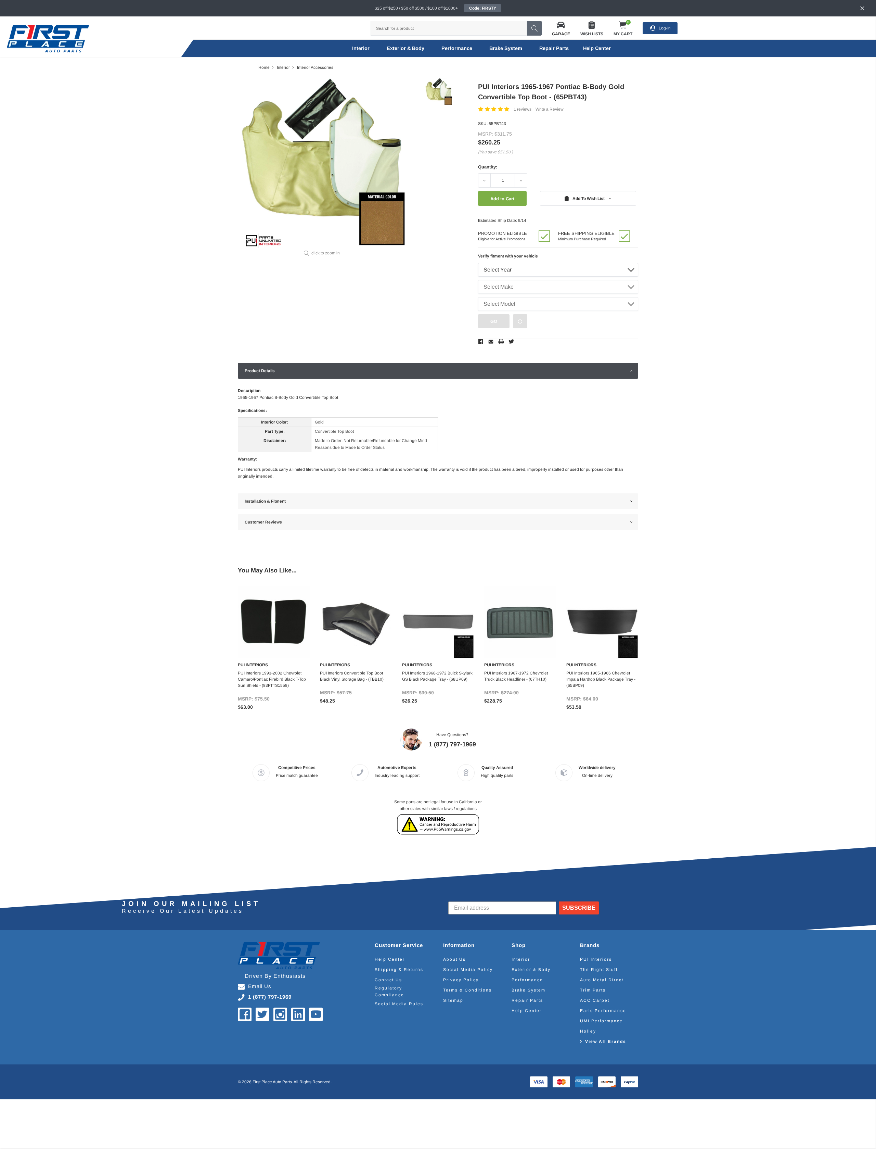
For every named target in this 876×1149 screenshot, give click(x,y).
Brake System (505, 48)
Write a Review (550, 109)
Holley (588, 1031)
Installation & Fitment (265, 501)
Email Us (259, 986)
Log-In (665, 28)
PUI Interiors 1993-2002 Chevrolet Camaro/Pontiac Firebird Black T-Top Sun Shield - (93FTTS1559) (272, 679)
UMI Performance (601, 1021)
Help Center (390, 959)
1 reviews (522, 109)
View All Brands (605, 1041)
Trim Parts (593, 990)
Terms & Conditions (467, 990)
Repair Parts (554, 48)
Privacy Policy (461, 979)
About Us (454, 959)
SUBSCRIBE (578, 908)
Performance (456, 48)
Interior (361, 48)
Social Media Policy (468, 969)
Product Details (260, 370)
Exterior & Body (405, 48)
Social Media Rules (399, 1003)
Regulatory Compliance (389, 991)
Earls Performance (603, 1010)
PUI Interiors (596, 959)
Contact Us (388, 979)
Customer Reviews (263, 522)
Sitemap (453, 1000)
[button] (561, 28)
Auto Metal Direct (601, 979)
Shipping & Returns (399, 969)
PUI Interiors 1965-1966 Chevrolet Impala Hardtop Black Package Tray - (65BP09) (600, 679)
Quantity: (487, 166)
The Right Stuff (599, 969)
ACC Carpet (594, 1000)
